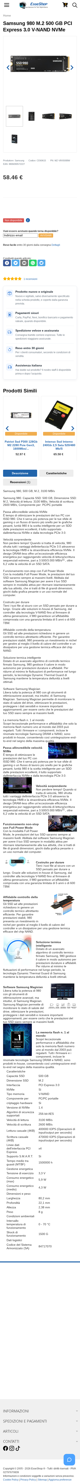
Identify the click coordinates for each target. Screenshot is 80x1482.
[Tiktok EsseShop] (17, 1448)
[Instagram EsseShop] (11, 1448)
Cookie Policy (10, 1479)
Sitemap (42, 1479)
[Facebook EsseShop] (5, 1448)
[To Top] (70, 1472)
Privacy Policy (28, 1479)
